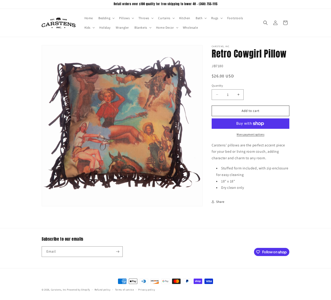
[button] (106, 18)
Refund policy (103, 289)
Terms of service (124, 289)
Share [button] (220, 202)
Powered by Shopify (78, 289)
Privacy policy (146, 289)
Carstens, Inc (58, 289)
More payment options (250, 134)
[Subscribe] (117, 251)
